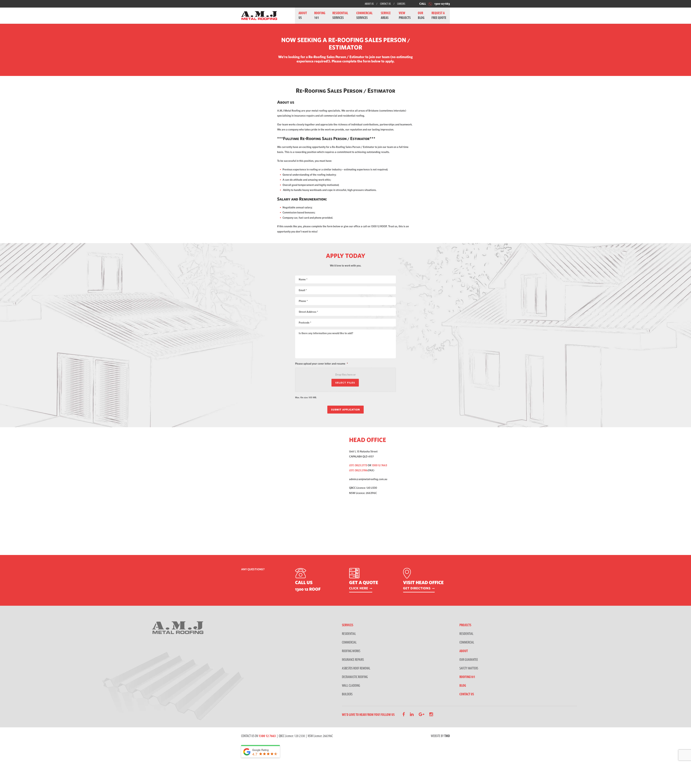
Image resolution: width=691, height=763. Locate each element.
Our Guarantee (468, 660)
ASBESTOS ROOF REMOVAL (356, 668)
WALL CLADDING (351, 686)
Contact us (466, 694)
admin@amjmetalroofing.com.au (368, 479)
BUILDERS (347, 694)
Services (347, 625)
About (463, 651)
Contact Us (385, 4)
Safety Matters (468, 668)
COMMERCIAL (349, 642)
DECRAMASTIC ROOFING (355, 677)
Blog (462, 686)
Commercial (466, 642)
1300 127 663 (442, 3)
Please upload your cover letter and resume (321, 363)
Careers (401, 4)
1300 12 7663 (379, 465)
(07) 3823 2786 (358, 470)
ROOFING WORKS (351, 651)
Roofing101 (467, 677)
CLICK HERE (358, 588)
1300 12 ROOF (307, 589)
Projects (465, 625)
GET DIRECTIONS (417, 588)
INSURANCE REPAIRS (353, 660)
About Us (369, 4)
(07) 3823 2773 (358, 465)
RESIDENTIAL (349, 634)
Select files (345, 382)
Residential (466, 634)
